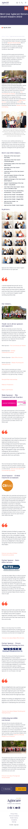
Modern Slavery (14, 817)
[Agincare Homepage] (5, 3)
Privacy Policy (14, 813)
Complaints (14, 820)
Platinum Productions (7, 384)
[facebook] (11, 808)
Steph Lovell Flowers (7, 389)
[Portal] (17, 2)
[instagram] (8, 808)
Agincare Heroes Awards (14, 42)
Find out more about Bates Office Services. (13, 638)
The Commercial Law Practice (18, 345)
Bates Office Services (17, 357)
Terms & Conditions (14, 815)
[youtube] (16, 808)
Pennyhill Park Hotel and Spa (9, 379)
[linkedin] (19, 808)
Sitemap (14, 822)
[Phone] (22, 3)
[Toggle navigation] (25, 2)
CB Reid (19, 102)
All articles (7, 789)
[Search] (19, 3)
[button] (26, 8)
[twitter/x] (13, 808)
